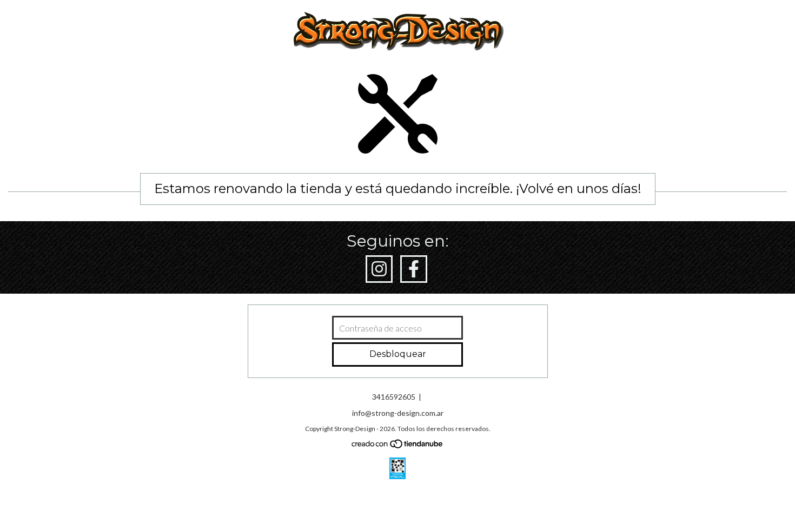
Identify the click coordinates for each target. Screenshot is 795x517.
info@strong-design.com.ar (397, 412)
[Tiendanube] (397, 446)
